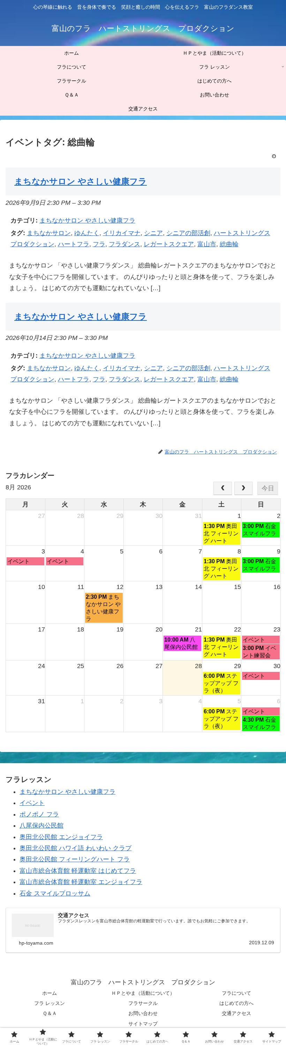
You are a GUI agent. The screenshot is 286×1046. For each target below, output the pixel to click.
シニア (153, 233)
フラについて (236, 993)
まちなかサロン (49, 233)
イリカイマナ (122, 233)
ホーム (49, 993)
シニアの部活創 (188, 233)
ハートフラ (73, 244)
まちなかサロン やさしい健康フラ (87, 220)
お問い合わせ (143, 1013)
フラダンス (124, 244)
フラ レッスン (49, 1003)
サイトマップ (143, 1023)
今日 (268, 488)
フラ (99, 244)
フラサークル (143, 1003)
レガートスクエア (169, 244)
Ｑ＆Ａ (50, 1013)
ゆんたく (86, 233)
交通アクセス (236, 1013)
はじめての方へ (236, 1003)
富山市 (206, 244)
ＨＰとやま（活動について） (143, 993)
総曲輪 (229, 244)
